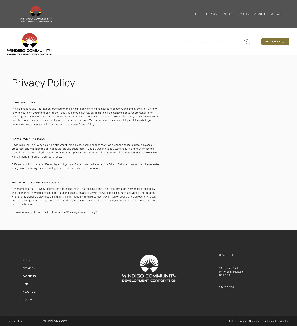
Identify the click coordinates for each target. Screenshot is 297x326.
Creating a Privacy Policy (81, 212)
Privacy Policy (15, 321)
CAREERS (28, 284)
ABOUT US (29, 291)
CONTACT (28, 299)
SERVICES (29, 268)
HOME (26, 260)
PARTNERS (29, 276)
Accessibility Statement (55, 320)
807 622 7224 (226, 287)
